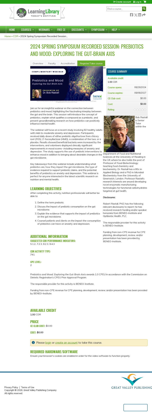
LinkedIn (139, 14)
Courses (26, 29)
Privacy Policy (11, 387)
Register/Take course (91, 63)
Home (12, 29)
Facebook (131, 14)
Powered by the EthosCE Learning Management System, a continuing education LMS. (136, 407)
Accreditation (68, 63)
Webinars (44, 29)
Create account (123, 2)
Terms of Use (27, 387)
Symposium (97, 29)
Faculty (52, 63)
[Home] (37, 15)
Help (114, 29)
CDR (15, 36)
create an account (66, 342)
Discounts (78, 29)
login (48, 342)
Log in (138, 2)
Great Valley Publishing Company (40, 390)
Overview (38, 63)
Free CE (61, 29)
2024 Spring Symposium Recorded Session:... (44, 36)
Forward (143, 14)
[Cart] (145, 3)
